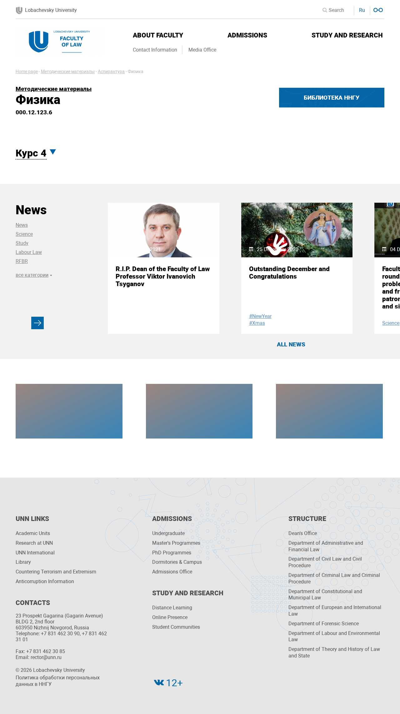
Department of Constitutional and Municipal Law (325, 594)
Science (24, 234)
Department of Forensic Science (323, 624)
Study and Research (347, 35)
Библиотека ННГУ (331, 97)
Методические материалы (54, 88)
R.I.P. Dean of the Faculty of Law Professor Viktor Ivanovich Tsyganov (163, 276)
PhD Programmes (171, 553)
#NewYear (260, 316)
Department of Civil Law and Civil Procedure (325, 562)
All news (291, 344)
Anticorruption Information (45, 581)
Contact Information (155, 50)
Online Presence (170, 617)
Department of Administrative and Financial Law (325, 546)
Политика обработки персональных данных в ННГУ (58, 681)
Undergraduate (168, 533)
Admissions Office (172, 572)
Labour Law (29, 252)
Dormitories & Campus (177, 562)
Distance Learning (172, 608)
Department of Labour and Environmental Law (334, 636)
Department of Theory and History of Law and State (334, 652)
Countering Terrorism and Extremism (56, 572)
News (22, 225)
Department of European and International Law (334, 610)
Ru (362, 10)
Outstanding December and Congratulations (289, 272)
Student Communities (176, 627)
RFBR (22, 261)
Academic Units (33, 533)
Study (22, 243)
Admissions (247, 35)
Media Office (202, 50)
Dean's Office (302, 533)
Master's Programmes (176, 543)
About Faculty (158, 35)
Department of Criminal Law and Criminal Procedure (334, 578)
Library (23, 562)
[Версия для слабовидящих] (377, 9)
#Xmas (257, 323)
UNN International (35, 553)
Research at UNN (34, 543)
